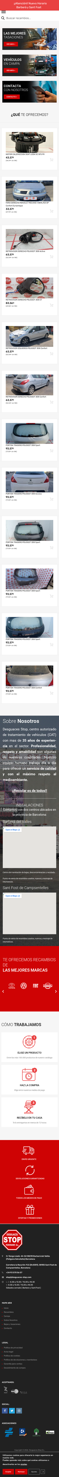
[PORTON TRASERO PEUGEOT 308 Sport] (29, 433)
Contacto (8, 1328)
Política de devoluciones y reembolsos (20, 1360)
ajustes (24, 1464)
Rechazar (21, 1472)
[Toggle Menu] (3, 12)
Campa (7, 1316)
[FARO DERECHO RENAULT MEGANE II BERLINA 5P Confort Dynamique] (29, 191)
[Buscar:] (27, 18)
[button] (3, 991)
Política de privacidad (13, 1348)
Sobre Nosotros (10, 1320)
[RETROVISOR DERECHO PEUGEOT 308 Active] (29, 239)
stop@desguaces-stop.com (18, 1277)
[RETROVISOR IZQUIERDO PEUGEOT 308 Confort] (29, 336)
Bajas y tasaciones (12, 1324)
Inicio (6, 1308)
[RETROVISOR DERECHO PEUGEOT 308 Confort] (29, 385)
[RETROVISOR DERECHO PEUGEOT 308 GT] (29, 288)
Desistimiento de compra (15, 1368)
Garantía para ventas (13, 1364)
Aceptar (8, 1472)
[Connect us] (5, 1410)
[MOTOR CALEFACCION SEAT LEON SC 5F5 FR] (29, 142)
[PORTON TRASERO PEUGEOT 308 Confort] (29, 676)
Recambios (9, 1312)
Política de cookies (12, 1356)
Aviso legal (8, 1352)
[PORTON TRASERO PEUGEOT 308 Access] (29, 482)
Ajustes (34, 1472)
